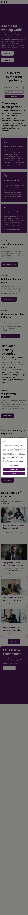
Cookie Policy (15, 457)
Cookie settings (14, 465)
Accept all (14, 473)
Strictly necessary (14, 469)
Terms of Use (20, 461)
